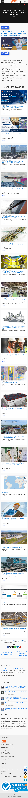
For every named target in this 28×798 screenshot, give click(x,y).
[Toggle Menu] (3, 2)
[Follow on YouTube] (18, 4)
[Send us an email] (18, 3)
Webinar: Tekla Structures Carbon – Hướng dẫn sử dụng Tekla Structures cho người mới (16, 698)
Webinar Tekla (14, 8)
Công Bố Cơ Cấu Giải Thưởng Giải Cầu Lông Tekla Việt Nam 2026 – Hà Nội (16, 703)
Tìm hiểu (3, 113)
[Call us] (15, 647)
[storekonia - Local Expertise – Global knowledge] (14, 1)
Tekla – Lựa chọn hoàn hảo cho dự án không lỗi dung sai (7, 654)
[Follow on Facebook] (18, 1)
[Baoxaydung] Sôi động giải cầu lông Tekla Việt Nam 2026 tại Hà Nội (15, 692)
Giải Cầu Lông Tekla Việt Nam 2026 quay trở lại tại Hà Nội (16, 709)
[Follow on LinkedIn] (20, 3)
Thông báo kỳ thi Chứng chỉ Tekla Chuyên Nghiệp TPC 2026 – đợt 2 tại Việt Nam (15, 687)
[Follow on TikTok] (20, 1)
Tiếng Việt (25, 2)
